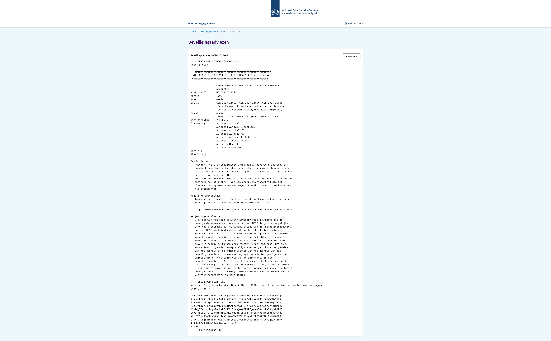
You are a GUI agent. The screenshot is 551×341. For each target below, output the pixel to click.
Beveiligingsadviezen (210, 31)
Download (353, 56)
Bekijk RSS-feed (355, 23)
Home (193, 31)
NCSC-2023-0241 (231, 31)
